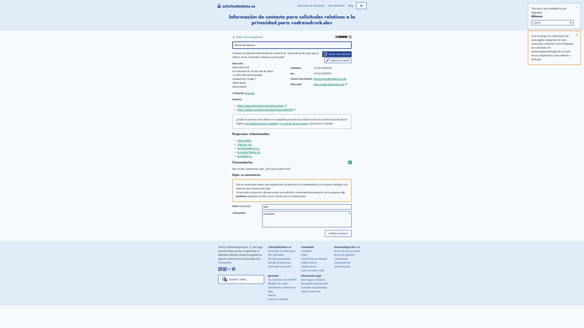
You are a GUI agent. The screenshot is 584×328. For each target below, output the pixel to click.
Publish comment (338, 233)
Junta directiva (342, 266)
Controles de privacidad (314, 287)
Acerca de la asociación (347, 251)
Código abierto (309, 262)
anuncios (250, 93)
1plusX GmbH (244, 140)
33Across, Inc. (244, 144)
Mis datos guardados (279, 258)
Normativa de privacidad (314, 283)
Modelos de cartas (278, 283)
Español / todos (237, 279)
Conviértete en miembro (314, 258)
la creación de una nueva (294, 123)
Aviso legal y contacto (313, 279)
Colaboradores (309, 266)
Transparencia (342, 262)
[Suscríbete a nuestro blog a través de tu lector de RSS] (220, 268)
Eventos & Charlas (278, 299)
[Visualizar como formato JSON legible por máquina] (350, 37)
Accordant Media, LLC (249, 152)
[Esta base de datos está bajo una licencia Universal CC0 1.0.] (341, 37)
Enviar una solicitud (339, 54)
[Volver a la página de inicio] (236, 7)
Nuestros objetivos (344, 254)
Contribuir (306, 251)
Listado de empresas (279, 262)
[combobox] (292, 45)
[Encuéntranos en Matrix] (229, 268)
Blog (350, 5)
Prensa (272, 295)
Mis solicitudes (336, 5)
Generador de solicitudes (311, 5)
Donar (304, 254)
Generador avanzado (279, 266)
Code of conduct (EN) (312, 270)
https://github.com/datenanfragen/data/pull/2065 (265, 109)
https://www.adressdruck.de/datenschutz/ (260, 105)
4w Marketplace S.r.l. (248, 148)
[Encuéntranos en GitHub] (224, 268)
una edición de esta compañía (261, 123)
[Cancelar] (577, 7)
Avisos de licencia (310, 291)
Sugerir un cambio (340, 60)
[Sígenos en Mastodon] (234, 268)
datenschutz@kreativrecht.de (329, 78)
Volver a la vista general (249, 37)
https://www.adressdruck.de (328, 84)
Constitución (341, 258)
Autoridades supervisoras (282, 287)
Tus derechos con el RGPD (282, 279)
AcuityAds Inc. (244, 156)
